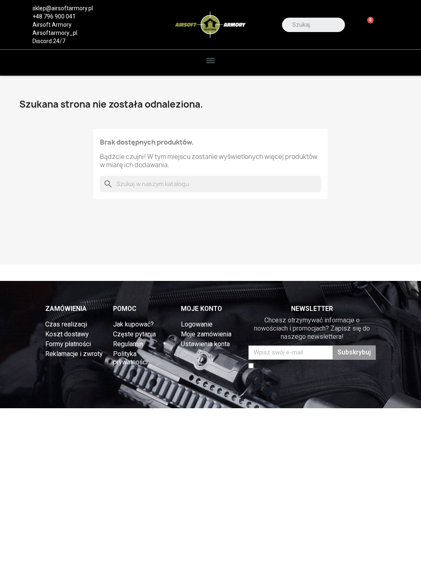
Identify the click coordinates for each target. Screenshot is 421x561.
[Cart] (367, 25)
